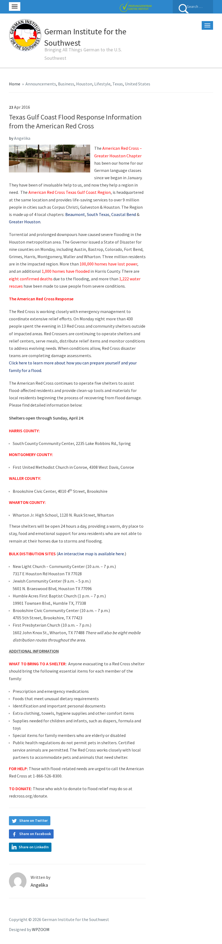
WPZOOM (41, 929)
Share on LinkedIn (34, 847)
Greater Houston (24, 221)
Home (14, 84)
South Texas (98, 214)
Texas (117, 84)
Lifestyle (102, 84)
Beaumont (75, 214)
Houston (84, 84)
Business (66, 84)
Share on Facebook (35, 833)
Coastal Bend (123, 214)
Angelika (22, 138)
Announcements (40, 84)
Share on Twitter (33, 820)
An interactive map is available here (91, 553)
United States (137, 84)
